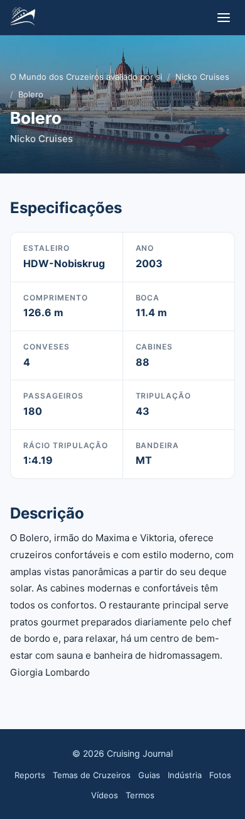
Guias (149, 775)
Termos (140, 795)
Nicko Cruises (202, 77)
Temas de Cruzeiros (92, 775)
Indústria (185, 775)
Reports (29, 775)
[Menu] (223, 17)
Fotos (220, 775)
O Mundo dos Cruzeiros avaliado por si (86, 77)
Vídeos (104, 795)
